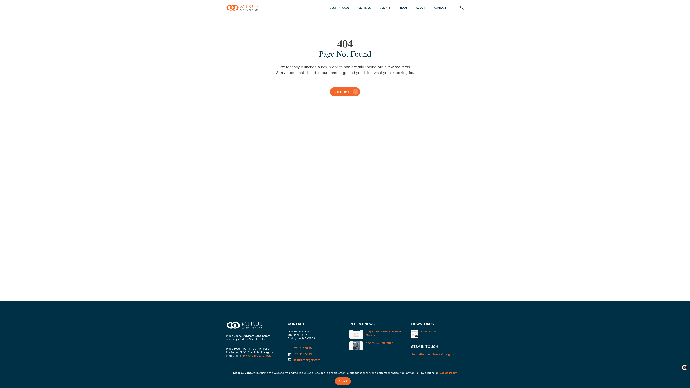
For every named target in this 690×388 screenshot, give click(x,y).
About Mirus (428, 332)
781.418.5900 (303, 348)
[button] (684, 367)
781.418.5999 (303, 354)
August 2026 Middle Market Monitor (383, 333)
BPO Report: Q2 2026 (379, 343)
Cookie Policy (448, 373)
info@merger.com (307, 360)
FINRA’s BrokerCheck (257, 356)
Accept (343, 381)
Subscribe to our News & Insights (432, 354)
